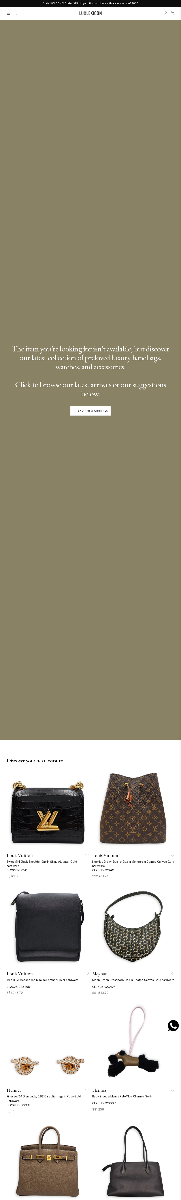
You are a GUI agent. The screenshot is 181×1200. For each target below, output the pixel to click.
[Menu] (8, 13)
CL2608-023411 (103, 870)
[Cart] (172, 13)
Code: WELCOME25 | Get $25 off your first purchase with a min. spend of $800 (90, 3)
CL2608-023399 (18, 1105)
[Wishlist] (87, 855)
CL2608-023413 (18, 870)
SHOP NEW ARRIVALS (93, 410)
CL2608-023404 (104, 986)
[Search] (15, 13)
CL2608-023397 (104, 1103)
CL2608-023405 (18, 986)
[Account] (165, 13)
